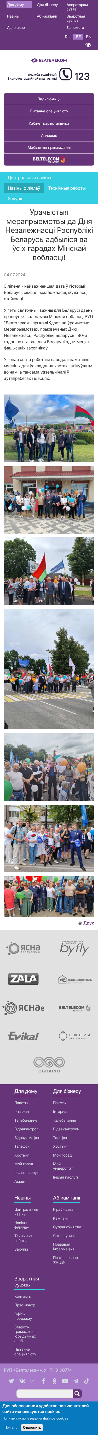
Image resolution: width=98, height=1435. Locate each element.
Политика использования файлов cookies (35, 1418)
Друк (88, 923)
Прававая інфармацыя (63, 1246)
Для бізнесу (47, 4)
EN (88, 36)
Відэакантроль (27, 1129)
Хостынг (21, 1155)
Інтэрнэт (22, 1111)
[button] (49, 460)
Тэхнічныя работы (67, 188)
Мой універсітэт (63, 1166)
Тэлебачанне (25, 1120)
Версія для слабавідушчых (88, 45)
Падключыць (49, 99)
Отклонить (32, 1427)
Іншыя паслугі (26, 1172)
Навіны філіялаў (21, 1224)
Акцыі (19, 1181)
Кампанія (61, 1218)
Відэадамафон (27, 1137)
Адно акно (16, 27)
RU (68, 36)
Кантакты (22, 1296)
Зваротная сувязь (76, 18)
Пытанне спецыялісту (49, 111)
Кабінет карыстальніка (49, 123)
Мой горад (23, 1164)
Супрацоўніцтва (67, 1227)
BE (78, 36)
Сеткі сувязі (63, 1235)
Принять (11, 1427)
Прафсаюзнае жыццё (65, 1259)
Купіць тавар (49, 159)
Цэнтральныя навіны (29, 177)
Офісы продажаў (23, 1316)
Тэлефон (22, 1146)
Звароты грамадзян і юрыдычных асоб (25, 1334)
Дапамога (75, 27)
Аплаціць (49, 135)
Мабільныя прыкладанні (49, 147)
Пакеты (21, 1102)
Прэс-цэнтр (24, 1305)
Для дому (15, 4)
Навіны (13, 16)
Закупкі (16, 198)
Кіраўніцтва (63, 1209)
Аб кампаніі (47, 16)
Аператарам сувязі (77, 6)
